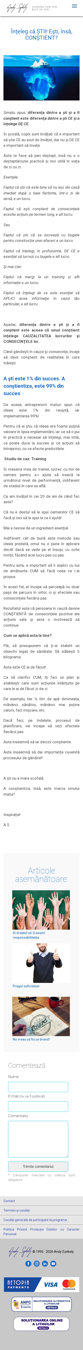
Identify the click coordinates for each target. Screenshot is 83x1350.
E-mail (26, 1096)
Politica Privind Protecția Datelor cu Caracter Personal (41, 1232)
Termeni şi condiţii (16, 1210)
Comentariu (18, 1115)
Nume (13, 1076)
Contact (9, 1201)
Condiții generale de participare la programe (35, 1220)
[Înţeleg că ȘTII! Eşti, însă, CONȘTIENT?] (41, 82)
